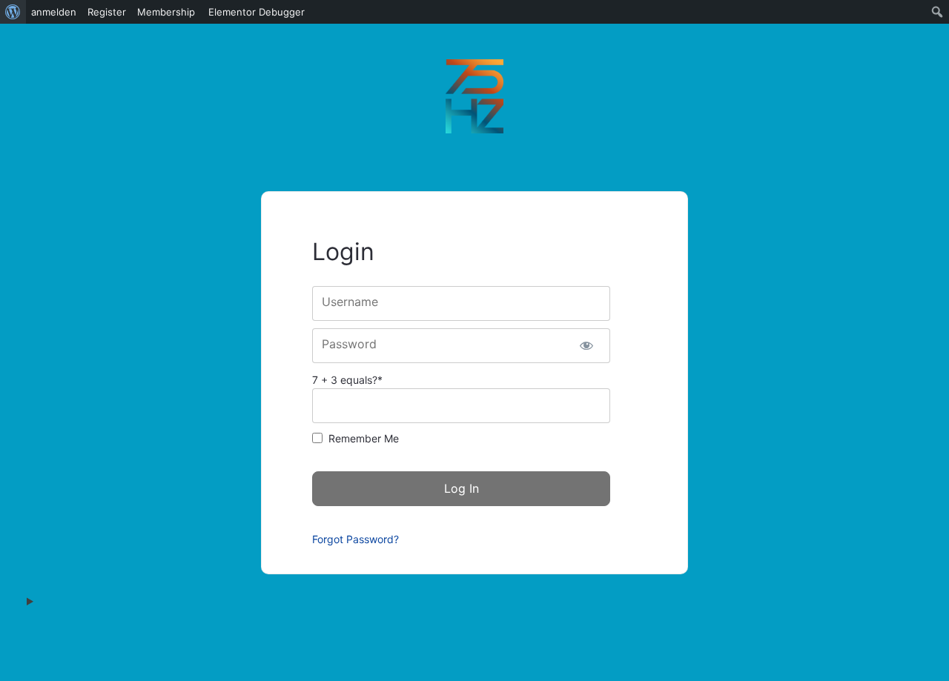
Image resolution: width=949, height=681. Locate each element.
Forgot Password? (355, 539)
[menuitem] (13, 12)
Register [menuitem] (106, 12)
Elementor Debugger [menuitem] (256, 12)
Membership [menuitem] (166, 12)
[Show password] (586, 345)
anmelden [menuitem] (53, 12)
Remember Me (363, 438)
